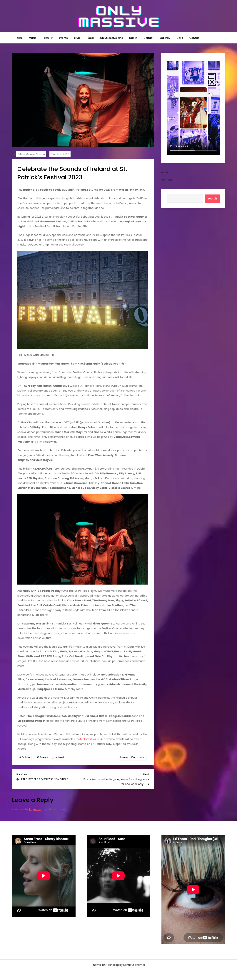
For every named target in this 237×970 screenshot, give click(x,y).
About (165, 172)
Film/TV (48, 38)
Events (63, 38)
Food (90, 38)
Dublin (133, 38)
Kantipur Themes (134, 965)
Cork (179, 38)
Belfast (148, 38)
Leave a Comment (133, 757)
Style (77, 38)
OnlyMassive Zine (111, 38)
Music (32, 38)
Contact (195, 38)
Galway (165, 38)
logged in (35, 809)
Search (212, 198)
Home (19, 38)
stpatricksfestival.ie (86, 739)
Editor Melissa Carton (31, 154)
